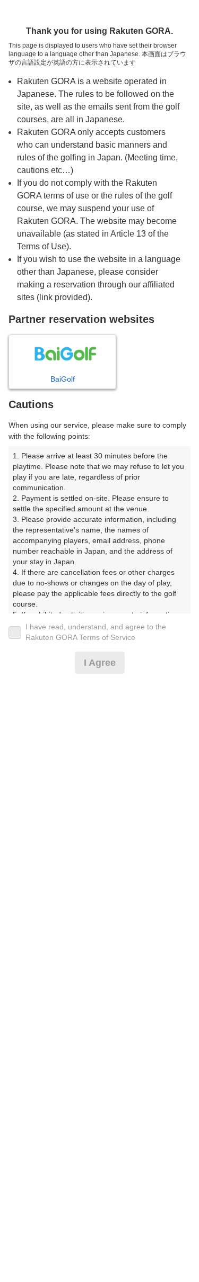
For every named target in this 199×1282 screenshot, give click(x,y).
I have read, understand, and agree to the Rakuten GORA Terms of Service (95, 632)
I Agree (100, 662)
